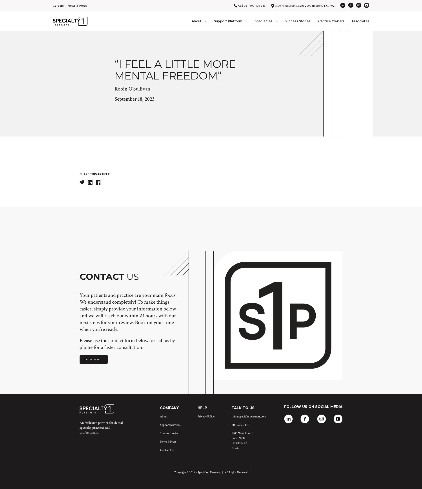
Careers (58, 5)
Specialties (263, 21)
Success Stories (297, 21)
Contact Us (166, 450)
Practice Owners (330, 21)
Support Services (170, 425)
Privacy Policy (206, 417)
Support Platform (228, 21)
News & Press (77, 5)
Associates (360, 21)
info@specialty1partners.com (249, 417)
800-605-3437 (240, 425)
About (197, 21)
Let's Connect (93, 359)
